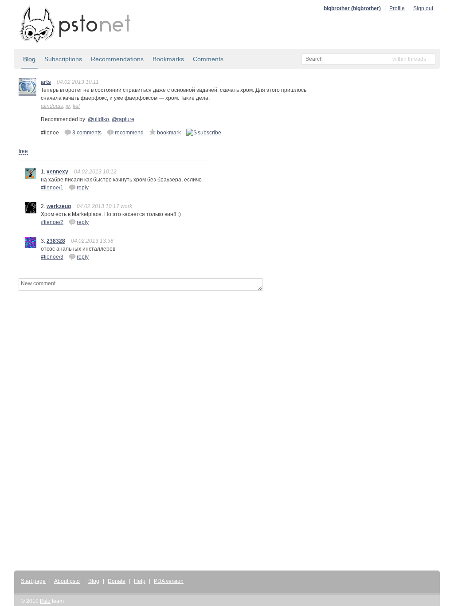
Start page (33, 581)
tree (23, 151)
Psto (45, 601)
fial (76, 106)
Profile (397, 8)
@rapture (123, 119)
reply (83, 188)
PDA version (169, 581)
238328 (56, 241)
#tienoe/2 (52, 222)
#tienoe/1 (52, 188)
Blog (29, 59)
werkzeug (59, 206)
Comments (208, 59)
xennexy (57, 172)
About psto (67, 581)
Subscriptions (63, 59)
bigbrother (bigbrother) (352, 8)
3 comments (87, 133)
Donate (116, 581)
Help (139, 581)
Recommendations (117, 59)
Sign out (423, 8)
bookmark (169, 133)
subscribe (209, 133)
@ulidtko (98, 119)
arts (46, 82)
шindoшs (52, 106)
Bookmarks (168, 59)
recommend (129, 133)
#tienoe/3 (52, 257)
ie (68, 106)
